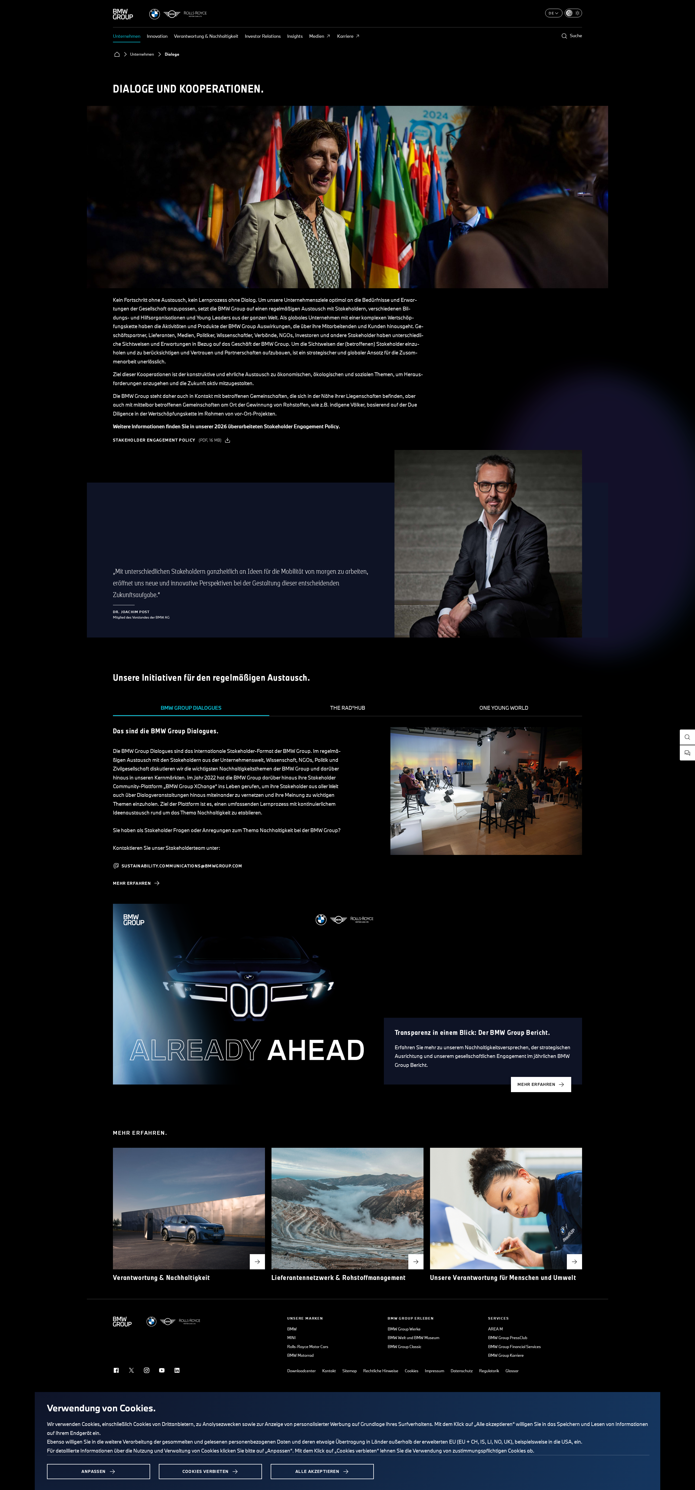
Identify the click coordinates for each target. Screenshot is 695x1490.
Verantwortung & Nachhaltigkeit (206, 36)
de (551, 13)
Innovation (157, 36)
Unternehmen (126, 36)
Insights (295, 36)
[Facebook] (116, 1370)
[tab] (191, 708)
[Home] (117, 54)
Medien (316, 36)
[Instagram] (146, 1370)
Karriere (345, 36)
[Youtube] (162, 1370)
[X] (131, 1370)
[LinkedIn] (177, 1370)
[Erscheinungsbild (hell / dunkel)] (573, 13)
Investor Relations (263, 36)
